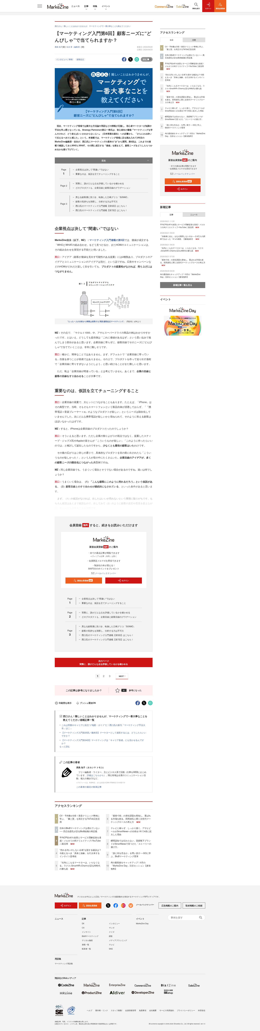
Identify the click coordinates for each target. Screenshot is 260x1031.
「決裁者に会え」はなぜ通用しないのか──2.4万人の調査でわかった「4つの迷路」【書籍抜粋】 (182, 237)
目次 (104, 160)
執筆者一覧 (86, 948)
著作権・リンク (101, 1010)
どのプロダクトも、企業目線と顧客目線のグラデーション (103, 187)
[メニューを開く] (40, 6)
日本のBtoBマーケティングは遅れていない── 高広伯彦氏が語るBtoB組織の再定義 (80, 830)
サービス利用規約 (166, 1010)
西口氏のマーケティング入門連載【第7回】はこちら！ (101, 210)
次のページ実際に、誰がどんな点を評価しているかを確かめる (103, 662)
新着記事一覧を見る (182, 284)
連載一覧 (85, 944)
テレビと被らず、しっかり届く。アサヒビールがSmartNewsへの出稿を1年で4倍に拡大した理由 (131, 831)
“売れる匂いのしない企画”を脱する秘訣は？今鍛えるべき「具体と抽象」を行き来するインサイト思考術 (80, 853)
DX (83, 923)
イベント (106, 6)
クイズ (111, 932)
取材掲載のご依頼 (194, 905)
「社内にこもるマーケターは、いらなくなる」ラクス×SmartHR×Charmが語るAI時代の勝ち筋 (80, 865)
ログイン (125, 580)
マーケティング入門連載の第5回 (106, 240)
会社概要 (152, 1010)
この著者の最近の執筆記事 (89, 786)
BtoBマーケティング (90, 936)
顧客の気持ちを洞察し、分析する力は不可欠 (97, 201)
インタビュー (114, 923)
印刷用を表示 (65, 702)
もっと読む (64, 746)
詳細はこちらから (95, 775)
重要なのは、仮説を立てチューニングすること (98, 173)
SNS (111, 948)
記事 (86, 6)
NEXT (121, 676)
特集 (95, 6)
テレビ (111, 944)
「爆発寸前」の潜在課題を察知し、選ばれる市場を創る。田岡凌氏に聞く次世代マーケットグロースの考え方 (131, 818)
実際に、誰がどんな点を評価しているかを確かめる (100, 183)
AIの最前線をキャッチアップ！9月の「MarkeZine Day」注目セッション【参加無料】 (131, 865)
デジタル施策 (87, 940)
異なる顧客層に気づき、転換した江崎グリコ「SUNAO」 (102, 197)
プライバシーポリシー (186, 1010)
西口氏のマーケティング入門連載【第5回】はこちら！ (101, 205)
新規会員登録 (84, 580)
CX (83, 927)
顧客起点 (80, 59)
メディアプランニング (118, 940)
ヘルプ (89, 1010)
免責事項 (142, 1010)
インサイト (86, 932)
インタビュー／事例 (64, 59)
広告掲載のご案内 (169, 905)
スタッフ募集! (116, 1010)
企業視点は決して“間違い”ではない (92, 169)
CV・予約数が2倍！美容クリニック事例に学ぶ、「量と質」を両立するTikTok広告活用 (80, 818)
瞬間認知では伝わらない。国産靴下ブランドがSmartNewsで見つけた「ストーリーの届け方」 (131, 843)
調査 (111, 936)
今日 (171, 40)
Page (63, 185)
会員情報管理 (130, 1010)
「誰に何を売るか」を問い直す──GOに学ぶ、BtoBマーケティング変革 (131, 855)
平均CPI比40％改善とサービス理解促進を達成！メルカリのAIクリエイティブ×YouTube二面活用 (80, 840)
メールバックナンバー (105, 573)
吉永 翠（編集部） (74, 47)
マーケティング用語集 (64, 963)
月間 (194, 40)
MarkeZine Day (142, 923)
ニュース (75, 6)
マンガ (111, 927)
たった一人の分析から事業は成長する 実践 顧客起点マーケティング (95, 321)
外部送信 (201, 1010)
